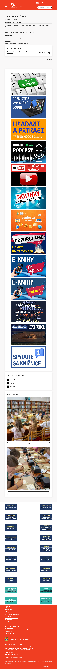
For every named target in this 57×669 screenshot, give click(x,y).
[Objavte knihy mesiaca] (28, 243)
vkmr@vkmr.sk (12, 652)
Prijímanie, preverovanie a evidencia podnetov (17, 629)
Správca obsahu (8, 663)
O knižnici (7, 606)
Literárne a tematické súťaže (12, 626)
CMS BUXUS (49, 666)
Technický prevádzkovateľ (46, 661)
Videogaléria (8, 623)
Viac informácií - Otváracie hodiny (13, 657)
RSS (43, 2)
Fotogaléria (7, 621)
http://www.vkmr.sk (13, 654)
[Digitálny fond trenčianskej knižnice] (28, 311)
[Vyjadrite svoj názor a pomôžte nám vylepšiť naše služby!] (28, 220)
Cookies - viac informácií (20, 661)
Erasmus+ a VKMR (9, 633)
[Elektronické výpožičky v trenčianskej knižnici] (28, 266)
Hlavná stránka (8, 11)
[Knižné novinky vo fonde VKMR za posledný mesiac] (28, 197)
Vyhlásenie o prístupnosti (33, 661)
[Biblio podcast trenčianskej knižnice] (28, 152)
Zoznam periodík (9, 619)
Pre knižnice (8, 613)
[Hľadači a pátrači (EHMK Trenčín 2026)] (28, 129)
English (48, 2)
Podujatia (14, 11)
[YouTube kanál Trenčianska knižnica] (28, 175)
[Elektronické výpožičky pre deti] (28, 288)
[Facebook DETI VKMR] (28, 334)
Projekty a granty (9, 631)
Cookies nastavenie (9, 661)
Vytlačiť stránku (10, 60)
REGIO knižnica (9, 616)
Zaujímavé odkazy (9, 628)
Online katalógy (9, 609)
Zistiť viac (28, 443)
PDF (40, 52)
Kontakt (6, 624)
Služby (6, 608)
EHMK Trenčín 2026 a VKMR (12, 614)
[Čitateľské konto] (28, 106)
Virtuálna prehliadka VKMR (11, 618)
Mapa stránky (38, 3)
